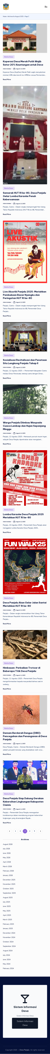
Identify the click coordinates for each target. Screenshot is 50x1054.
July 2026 (6, 849)
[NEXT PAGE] (40, 831)
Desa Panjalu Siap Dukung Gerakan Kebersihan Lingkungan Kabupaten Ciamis (23, 801)
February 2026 (8, 871)
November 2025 (9, 884)
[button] (10, 831)
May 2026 (6, 857)
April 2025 (7, 915)
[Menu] (46, 6)
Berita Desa (8, 57)
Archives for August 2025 (15, 16)
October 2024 (8, 942)
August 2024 (7, 950)
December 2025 (9, 880)
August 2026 (7, 844)
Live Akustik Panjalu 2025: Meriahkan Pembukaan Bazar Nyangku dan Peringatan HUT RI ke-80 (24, 295)
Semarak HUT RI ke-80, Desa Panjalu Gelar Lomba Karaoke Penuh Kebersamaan (24, 196)
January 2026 (8, 875)
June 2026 (7, 853)
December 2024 (9, 933)
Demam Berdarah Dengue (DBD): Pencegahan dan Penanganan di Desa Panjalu (25, 736)
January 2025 (8, 928)
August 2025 (7, 897)
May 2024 (6, 964)
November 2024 (9, 937)
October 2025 (8, 888)
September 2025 (9, 893)
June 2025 (7, 906)
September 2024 (9, 946)
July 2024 (6, 955)
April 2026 (7, 862)
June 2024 (7, 959)
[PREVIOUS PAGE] (10, 831)
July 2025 (6, 902)
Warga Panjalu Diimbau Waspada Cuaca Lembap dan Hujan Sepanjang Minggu (24, 426)
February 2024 (8, 968)
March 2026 (7, 866)
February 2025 (8, 924)
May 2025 (6, 911)
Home (4, 16)
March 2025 (7, 919)
